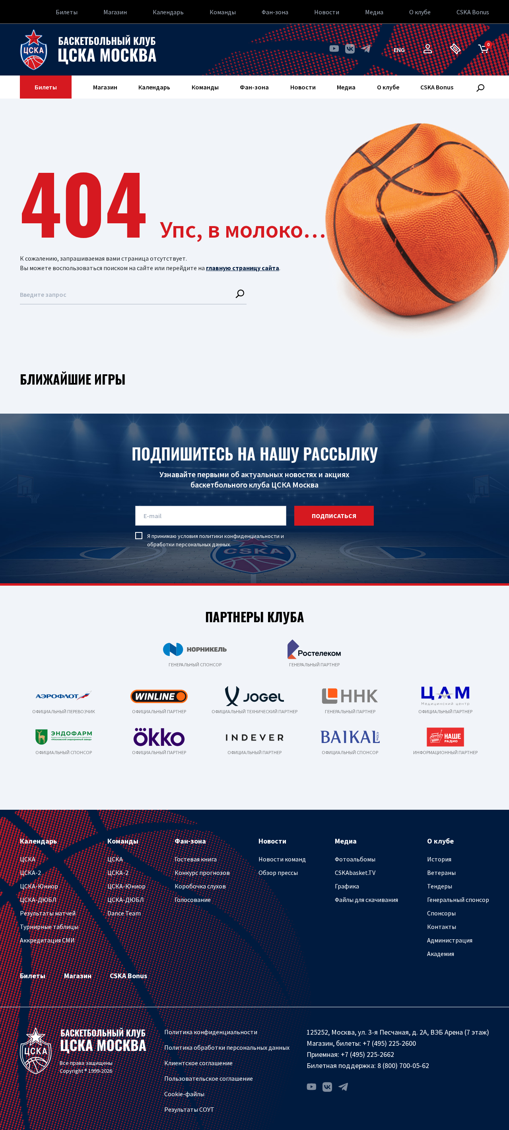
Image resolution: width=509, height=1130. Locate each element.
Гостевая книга (196, 859)
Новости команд (282, 859)
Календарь (168, 12)
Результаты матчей (48, 913)
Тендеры (439, 886)
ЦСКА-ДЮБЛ (38, 900)
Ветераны (441, 873)
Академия (440, 954)
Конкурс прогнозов (202, 873)
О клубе (420, 12)
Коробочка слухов (200, 886)
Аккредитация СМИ (47, 940)
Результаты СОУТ (189, 1109)
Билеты (67, 12)
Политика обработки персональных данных (226, 1047)
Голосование (193, 900)
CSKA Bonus (473, 12)
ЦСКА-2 (30, 873)
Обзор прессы (278, 873)
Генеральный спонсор (458, 900)
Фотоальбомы (355, 859)
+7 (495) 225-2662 (367, 1054)
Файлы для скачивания (366, 900)
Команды (223, 12)
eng (399, 50)
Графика (347, 886)
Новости (326, 12)
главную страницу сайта (242, 268)
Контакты (441, 927)
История (439, 859)
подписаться (334, 516)
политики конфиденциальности (239, 536)
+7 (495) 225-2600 (389, 1043)
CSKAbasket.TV (355, 873)
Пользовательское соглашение (208, 1078)
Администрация (449, 940)
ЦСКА (27, 859)
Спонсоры (441, 913)
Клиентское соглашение (198, 1063)
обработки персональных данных (188, 544)
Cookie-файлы (184, 1094)
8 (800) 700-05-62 (403, 1065)
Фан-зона (275, 12)
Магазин (115, 12)
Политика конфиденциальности (210, 1032)
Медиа (374, 12)
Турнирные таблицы (49, 927)
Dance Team (124, 913)
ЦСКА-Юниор (39, 886)
